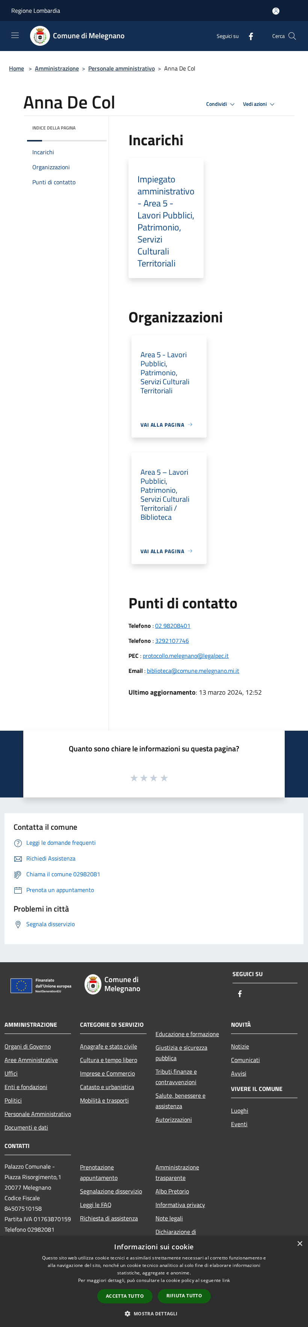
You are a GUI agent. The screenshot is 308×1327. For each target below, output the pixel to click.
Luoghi (239, 1110)
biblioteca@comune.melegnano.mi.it (193, 670)
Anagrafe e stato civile (108, 1046)
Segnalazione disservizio (111, 1191)
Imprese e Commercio (107, 1073)
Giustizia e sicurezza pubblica (181, 1052)
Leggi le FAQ (96, 1204)
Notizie (240, 1046)
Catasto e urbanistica (107, 1086)
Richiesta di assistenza (109, 1218)
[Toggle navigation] (15, 35)
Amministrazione (57, 68)
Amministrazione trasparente (177, 1172)
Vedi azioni (255, 104)
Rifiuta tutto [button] (184, 1295)
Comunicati (245, 1059)
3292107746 (172, 640)
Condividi (217, 104)
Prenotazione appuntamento (99, 1172)
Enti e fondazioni (26, 1086)
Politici (13, 1100)
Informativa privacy (180, 1204)
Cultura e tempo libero (108, 1059)
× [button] (299, 1244)
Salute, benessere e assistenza (180, 1100)
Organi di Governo (28, 1046)
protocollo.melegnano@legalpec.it (186, 655)
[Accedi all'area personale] (276, 11)
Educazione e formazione (187, 1033)
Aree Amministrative (31, 1059)
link (226, 1280)
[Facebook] (247, 36)
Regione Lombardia (35, 10)
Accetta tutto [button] (125, 1296)
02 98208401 (172, 625)
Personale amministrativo (121, 68)
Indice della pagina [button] (53, 127)
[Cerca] (292, 36)
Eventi (239, 1123)
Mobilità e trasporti (104, 1100)
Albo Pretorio (172, 1191)
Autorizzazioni (174, 1119)
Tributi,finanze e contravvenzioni (176, 1076)
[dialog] (154, 1281)
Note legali (169, 1218)
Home (16, 68)
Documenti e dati (26, 1127)
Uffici (11, 1073)
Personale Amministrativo (38, 1113)
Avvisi (238, 1073)
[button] (153, 1313)
